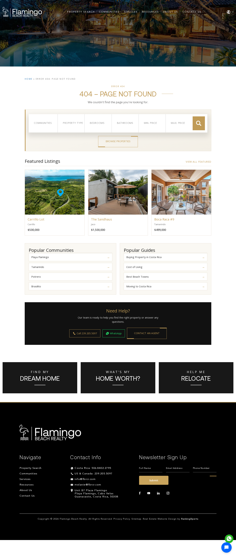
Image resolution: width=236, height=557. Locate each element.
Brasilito (36, 286)
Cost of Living (134, 267)
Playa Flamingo (40, 257)
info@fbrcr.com (85, 479)
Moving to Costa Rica (138, 286)
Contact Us (192, 12)
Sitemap (136, 519)
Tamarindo (37, 267)
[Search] (199, 123)
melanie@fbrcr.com (88, 485)
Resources (150, 12)
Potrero (36, 276)
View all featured (198, 161)
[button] (226, 547)
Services (131, 12)
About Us (170, 12)
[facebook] (139, 493)
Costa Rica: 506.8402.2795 (93, 468)
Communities (109, 12)
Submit (153, 480)
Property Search (81, 12)
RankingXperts (190, 519)
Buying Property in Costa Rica (144, 257)
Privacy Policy (122, 519)
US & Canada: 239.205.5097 (93, 473)
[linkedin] (158, 493)
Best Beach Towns (137, 276)
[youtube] (148, 493)
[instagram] (168, 493)
